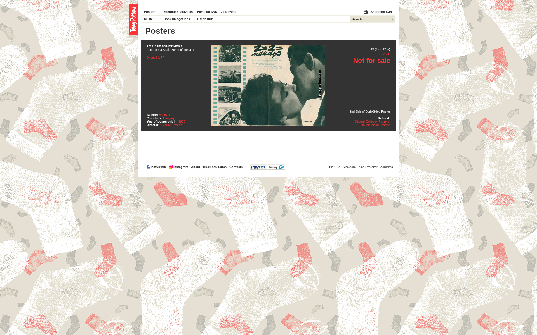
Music (148, 19)
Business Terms (215, 167)
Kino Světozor (368, 167)
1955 (181, 121)
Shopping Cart (381, 11)
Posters (149, 11)
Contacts (236, 167)
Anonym (164, 114)
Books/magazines (177, 19)
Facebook (158, 166)
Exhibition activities (178, 11)
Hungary (169, 118)
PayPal (267, 167)
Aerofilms (386, 167)
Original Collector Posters (372, 121)
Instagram (180, 167)
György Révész (171, 124)
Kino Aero (349, 167)
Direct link (153, 57)
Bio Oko (334, 167)
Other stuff (205, 19)
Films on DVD (207, 11)
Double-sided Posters (375, 124)
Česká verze (228, 11)
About (195, 167)
